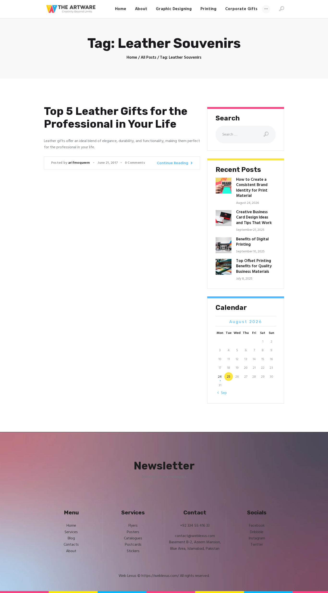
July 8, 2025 (244, 278)
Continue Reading (172, 163)
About (71, 551)
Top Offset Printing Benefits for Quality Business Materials (254, 266)
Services (71, 532)
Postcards (133, 545)
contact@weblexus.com (195, 536)
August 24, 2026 (247, 203)
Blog (71, 538)
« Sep (222, 393)
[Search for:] (246, 134)
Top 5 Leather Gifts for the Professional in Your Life (116, 117)
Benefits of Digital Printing (252, 242)
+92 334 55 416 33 (195, 526)
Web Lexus (127, 576)
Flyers (133, 526)
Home (132, 58)
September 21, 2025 (250, 230)
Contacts (71, 545)
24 (220, 377)
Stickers (133, 551)
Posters (133, 532)
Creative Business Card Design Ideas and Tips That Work (254, 218)
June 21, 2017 (107, 163)
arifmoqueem (79, 163)
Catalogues (133, 538)
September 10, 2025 (250, 251)
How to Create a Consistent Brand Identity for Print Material (251, 188)
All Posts (148, 57)
